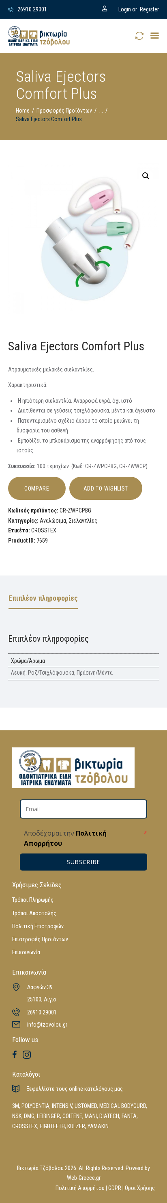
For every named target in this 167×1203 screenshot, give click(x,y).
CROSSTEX (43, 530)
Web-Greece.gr (84, 1178)
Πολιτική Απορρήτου (80, 1188)
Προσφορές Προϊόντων (64, 110)
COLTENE (72, 1116)
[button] (154, 35)
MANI (91, 1116)
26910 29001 (42, 1012)
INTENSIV (62, 1106)
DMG (29, 1116)
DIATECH (109, 1116)
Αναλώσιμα (53, 520)
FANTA (129, 1116)
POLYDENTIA (35, 1106)
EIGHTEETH (52, 1126)
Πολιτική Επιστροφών (38, 926)
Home (23, 110)
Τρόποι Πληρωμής (33, 900)
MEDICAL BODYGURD (122, 1106)
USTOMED (86, 1106)
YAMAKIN (98, 1126)
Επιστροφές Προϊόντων (40, 939)
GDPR (114, 1188)
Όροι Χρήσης (140, 1188)
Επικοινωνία (26, 952)
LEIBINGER (48, 1116)
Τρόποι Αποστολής (34, 913)
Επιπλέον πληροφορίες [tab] (43, 598)
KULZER (76, 1126)
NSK (16, 1116)
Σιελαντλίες (83, 520)
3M (15, 1106)
